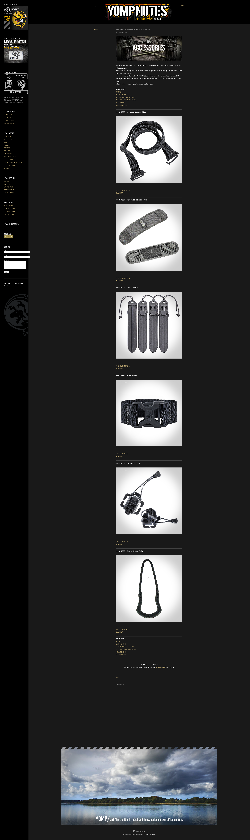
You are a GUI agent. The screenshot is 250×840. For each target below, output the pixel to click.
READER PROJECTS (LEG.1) (13, 162)
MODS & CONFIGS (10, 159)
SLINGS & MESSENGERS (125, 97)
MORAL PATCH (8, 118)
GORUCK (7, 181)
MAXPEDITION (8, 187)
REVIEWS (7, 148)
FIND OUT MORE (123, 190)
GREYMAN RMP (9, 190)
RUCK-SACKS (121, 94)
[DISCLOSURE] (161, 667)
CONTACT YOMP (9, 208)
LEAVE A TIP (8, 115)
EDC (5, 142)
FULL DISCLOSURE (10, 214)
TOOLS (6, 145)
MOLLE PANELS (122, 102)
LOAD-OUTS (8, 154)
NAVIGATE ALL (8, 139)
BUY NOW (119, 193)
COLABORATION (9, 211)
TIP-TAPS (7, 151)
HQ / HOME (7, 136)
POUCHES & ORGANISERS (126, 100)
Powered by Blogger (140, 831)
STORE (118, 92)
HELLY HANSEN (9, 193)
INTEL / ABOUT (8, 205)
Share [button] (96, 29)
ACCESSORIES (122, 105)
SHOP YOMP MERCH (10, 123)
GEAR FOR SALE (9, 120)
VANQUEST (7, 184)
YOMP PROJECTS (10, 157)
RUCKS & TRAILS (9, 165)
